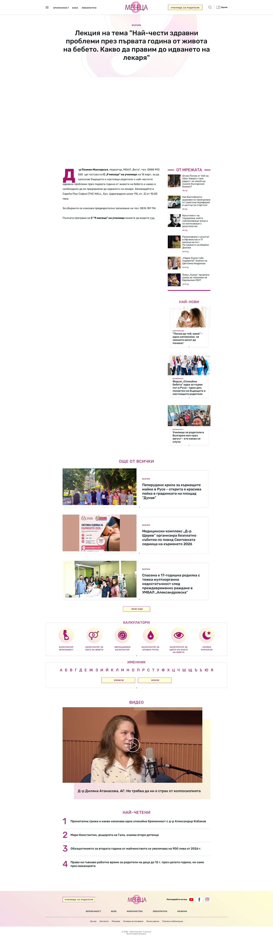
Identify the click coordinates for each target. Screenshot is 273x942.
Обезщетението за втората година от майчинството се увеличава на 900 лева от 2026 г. (136, 848)
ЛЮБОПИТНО (160, 911)
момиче (119, 680)
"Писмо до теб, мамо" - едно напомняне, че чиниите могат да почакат (187, 338)
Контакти (104, 921)
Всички (136, 25)
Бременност (178, 379)
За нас (93, 921)
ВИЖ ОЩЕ (137, 609)
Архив (224, 7)
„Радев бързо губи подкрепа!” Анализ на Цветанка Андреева (194, 261)
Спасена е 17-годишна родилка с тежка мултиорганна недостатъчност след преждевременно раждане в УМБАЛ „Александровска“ (171, 583)
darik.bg (185, 252)
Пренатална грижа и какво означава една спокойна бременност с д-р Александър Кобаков (138, 821)
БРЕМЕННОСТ (93, 911)
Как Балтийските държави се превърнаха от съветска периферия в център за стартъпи (196, 201)
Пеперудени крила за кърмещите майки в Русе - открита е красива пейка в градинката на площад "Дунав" (171, 491)
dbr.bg (184, 191)
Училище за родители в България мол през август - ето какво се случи (188, 437)
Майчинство (178, 331)
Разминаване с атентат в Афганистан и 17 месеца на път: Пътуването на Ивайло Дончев (195, 242)
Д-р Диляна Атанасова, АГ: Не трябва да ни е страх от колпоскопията (139, 791)
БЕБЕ (114, 911)
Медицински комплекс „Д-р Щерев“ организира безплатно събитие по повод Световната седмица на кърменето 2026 (169, 537)
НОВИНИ (182, 911)
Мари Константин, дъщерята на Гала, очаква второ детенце (115, 835)
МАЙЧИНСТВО (135, 911)
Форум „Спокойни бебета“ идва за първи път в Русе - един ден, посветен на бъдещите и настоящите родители (189, 388)
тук (152, 218)
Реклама (116, 921)
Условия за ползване (133, 921)
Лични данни (152, 921)
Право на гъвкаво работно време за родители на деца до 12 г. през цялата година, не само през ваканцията (137, 863)
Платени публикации (172, 921)
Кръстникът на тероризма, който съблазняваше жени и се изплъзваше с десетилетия (195, 221)
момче (155, 680)
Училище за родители (185, 8)
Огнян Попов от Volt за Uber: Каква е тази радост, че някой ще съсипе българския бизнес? (195, 181)
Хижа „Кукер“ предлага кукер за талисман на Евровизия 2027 (195, 277)
